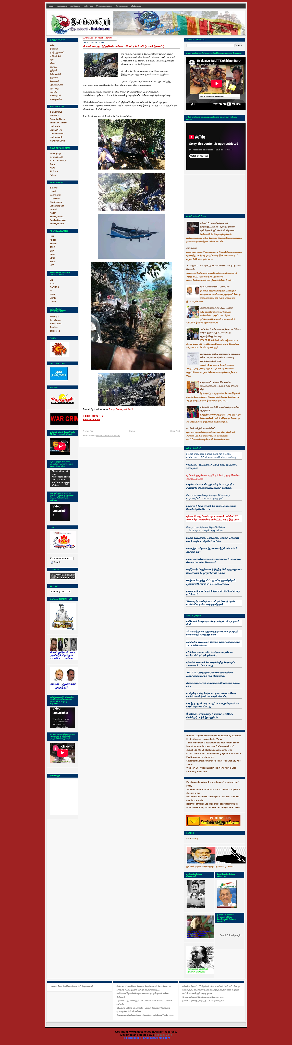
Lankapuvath (56, 137)
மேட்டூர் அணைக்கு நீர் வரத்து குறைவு (197, 993)
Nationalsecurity (58, 160)
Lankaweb (55, 126)
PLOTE (53, 240)
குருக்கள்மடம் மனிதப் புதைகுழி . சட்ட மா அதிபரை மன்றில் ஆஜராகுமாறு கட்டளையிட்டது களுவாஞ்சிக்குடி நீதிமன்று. (220, 333)
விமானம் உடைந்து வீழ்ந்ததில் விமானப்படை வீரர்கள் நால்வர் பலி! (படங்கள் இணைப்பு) (123, 46)
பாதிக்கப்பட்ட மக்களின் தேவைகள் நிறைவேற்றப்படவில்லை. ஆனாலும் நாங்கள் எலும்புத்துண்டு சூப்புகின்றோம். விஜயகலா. (217, 227)
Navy (52, 168)
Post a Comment (91, 419)
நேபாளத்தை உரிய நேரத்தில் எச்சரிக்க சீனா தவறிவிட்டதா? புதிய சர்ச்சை (146, 1015)
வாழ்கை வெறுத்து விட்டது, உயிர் (203, 580)
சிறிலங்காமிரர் (55, 74)
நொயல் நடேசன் (56, 85)
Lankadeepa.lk (57, 206)
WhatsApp (88, 37)
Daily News (55, 198)
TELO (52, 247)
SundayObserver (58, 220)
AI (51, 291)
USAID (53, 298)
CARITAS (54, 287)
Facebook (99, 37)
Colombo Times (57, 119)
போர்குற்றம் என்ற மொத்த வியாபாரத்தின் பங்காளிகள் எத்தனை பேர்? (212, 550)
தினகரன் (53, 188)
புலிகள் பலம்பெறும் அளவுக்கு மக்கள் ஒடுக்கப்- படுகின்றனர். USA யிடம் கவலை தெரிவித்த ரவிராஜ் (211, 455)
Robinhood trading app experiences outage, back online (213, 807)
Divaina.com (56, 202)
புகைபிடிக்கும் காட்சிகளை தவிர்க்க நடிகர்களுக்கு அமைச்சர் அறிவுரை (210, 990)
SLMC (53, 254)
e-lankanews (56, 112)
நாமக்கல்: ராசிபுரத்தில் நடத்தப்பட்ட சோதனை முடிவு (203, 1000)
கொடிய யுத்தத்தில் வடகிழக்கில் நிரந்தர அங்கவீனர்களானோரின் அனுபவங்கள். (205, 528)
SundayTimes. (57, 216)
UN (51, 280)
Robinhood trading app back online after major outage (212, 804)
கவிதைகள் (88, 6)
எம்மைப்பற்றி (62, 6)
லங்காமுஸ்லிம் (56, 99)
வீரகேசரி (53, 209)
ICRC (52, 283)
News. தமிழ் (55, 153)
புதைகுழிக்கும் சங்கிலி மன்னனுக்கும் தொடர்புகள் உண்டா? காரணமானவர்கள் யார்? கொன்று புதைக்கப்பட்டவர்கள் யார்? (220, 357)
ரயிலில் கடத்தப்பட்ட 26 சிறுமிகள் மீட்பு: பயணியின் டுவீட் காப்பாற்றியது (211, 986)
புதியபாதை (54, 88)
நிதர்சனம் (54, 77)
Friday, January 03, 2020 (121, 409)
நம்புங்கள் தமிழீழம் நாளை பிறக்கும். (201, 428)
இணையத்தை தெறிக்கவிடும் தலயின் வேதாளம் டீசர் (72, 986)
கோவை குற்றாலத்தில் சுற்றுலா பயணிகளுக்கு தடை (203, 997)
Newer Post (88, 431)
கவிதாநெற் (54, 316)
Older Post (175, 431)
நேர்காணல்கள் (122, 6)
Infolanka (54, 115)
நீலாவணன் (54, 81)
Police (53, 175)
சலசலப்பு (53, 67)
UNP (52, 236)
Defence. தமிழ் (56, 157)
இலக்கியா (54, 49)
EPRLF (53, 243)
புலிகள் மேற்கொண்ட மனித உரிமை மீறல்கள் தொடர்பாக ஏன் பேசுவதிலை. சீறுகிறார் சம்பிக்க (212, 539)
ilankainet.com (163, 1034)
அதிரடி (52, 45)
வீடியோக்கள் (136, 6)
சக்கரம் (53, 63)
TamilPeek (55, 331)
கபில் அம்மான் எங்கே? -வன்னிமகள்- (215, 287)
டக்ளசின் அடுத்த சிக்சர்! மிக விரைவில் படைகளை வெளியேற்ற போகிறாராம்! (211, 507)
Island (53, 191)
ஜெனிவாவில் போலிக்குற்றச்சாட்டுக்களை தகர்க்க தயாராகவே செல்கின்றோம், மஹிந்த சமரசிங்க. (210, 486)
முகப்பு (51, 6)
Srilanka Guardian (58, 123)
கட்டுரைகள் (75, 6)
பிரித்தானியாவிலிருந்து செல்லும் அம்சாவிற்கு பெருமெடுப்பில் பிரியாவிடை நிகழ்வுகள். (208, 496)
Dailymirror (55, 195)
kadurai (189, 838)
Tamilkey (54, 327)
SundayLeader (57, 224)
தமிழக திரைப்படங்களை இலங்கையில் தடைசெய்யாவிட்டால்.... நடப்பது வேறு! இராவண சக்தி (219, 386)
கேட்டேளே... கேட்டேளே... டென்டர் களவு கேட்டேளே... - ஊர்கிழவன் (212, 466)
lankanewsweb (57, 133)
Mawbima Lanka (57, 141)
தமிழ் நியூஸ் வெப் (57, 52)
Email (109, 37)
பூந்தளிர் (53, 92)
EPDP (52, 258)
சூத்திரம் (53, 70)
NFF (52, 265)
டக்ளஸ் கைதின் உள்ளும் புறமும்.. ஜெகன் (216, 308)
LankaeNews (56, 130)
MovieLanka (56, 323)
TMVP (52, 262)
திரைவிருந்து (55, 320)
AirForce (54, 171)
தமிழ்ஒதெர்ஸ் (55, 56)
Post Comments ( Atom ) (108, 436)
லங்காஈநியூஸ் (55, 95)
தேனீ (52, 59)
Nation (53, 213)
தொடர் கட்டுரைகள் (104, 6)
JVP (52, 251)
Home (132, 431)
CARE (53, 301)
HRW (52, 294)
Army (52, 164)
